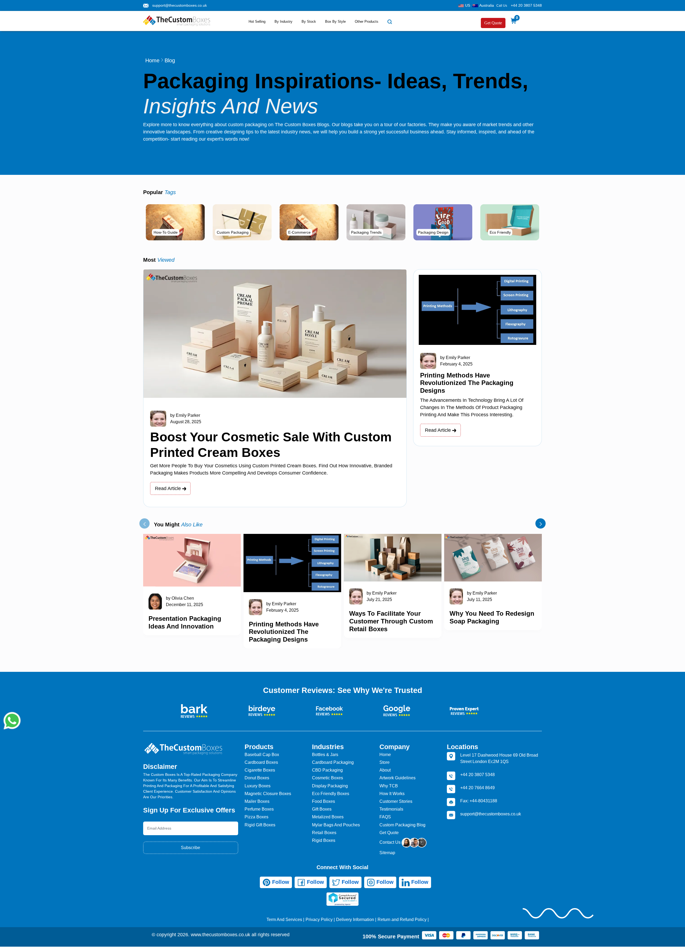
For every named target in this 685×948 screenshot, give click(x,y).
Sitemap (387, 852)
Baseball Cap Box (262, 754)
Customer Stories (395, 801)
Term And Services (284, 919)
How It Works (392, 793)
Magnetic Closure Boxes (268, 793)
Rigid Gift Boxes (260, 825)
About (385, 770)
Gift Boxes (322, 809)
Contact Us (390, 842)
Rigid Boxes (323, 840)
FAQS (385, 817)
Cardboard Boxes (261, 762)
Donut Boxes (257, 778)
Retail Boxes (324, 832)
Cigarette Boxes (260, 770)
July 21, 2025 (379, 599)
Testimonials (391, 809)
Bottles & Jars (325, 754)
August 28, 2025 (185, 421)
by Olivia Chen (180, 598)
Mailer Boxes (257, 801)
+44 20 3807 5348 (526, 5)
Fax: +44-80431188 (478, 801)
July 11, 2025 (479, 599)
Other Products (366, 22)
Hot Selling (257, 22)
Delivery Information (355, 919)
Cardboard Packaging (333, 762)
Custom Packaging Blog (402, 825)
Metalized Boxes (328, 817)
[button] (144, 523)
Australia (486, 5)
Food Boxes (323, 801)
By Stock (309, 22)
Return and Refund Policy (402, 919)
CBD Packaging (327, 770)
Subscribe (190, 847)
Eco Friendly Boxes (330, 793)
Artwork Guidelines (397, 778)
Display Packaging (330, 786)
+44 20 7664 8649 (477, 787)
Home (152, 60)
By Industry (283, 22)
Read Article (168, 488)
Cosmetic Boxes (327, 778)
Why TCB (388, 786)
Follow (280, 882)
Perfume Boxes (259, 809)
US (467, 5)
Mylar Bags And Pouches (336, 825)
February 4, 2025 (456, 364)
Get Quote (493, 23)
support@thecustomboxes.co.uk (179, 5)
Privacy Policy (319, 919)
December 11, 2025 (184, 604)
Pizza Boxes (256, 817)
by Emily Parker (185, 415)
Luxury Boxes (258, 786)
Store (384, 762)
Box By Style (335, 22)
